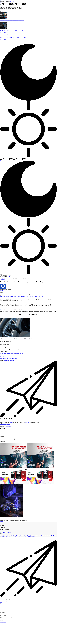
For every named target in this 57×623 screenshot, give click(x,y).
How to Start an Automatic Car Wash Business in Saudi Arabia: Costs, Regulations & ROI (11, 30)
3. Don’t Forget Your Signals (21, 296)
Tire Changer (2, 535)
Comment (2, 436)
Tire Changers (22, 535)
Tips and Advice (2, 279)
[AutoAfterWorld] (13, 159)
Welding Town (36, 535)
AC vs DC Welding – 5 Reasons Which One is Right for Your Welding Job (11, 353)
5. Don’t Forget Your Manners (4, 296)
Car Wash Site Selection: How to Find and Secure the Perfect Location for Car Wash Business (12, 20)
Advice (5, 360)
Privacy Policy (12, 1)
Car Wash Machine (27, 535)
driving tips (7, 360)
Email (1, 439)
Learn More (2, 521)
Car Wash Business (3, 32)
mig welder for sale (41, 535)
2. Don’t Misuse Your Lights (29, 296)
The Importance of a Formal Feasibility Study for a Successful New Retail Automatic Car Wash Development (14, 37)
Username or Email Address (4, 615)
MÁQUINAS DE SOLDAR (4, 536)
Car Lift (11, 535)
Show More (5, 10)
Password (1, 617)
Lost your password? (3, 622)
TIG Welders (32, 535)
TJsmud (1, 290)
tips (13, 360)
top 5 (15, 360)
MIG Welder (14, 535)
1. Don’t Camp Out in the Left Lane (38, 296)
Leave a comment (8, 426)
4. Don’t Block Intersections (13, 296)
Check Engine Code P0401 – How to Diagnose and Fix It (8, 358)
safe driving (11, 360)
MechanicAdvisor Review (4, 356)
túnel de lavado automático (31, 536)
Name (1, 438)
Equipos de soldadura (48, 535)
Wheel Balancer (7, 535)
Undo (1, 602)
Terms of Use (11, 422)
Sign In (9, 276)
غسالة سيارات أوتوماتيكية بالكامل (22, 536)
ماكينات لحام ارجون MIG (12, 536)
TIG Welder (18, 535)
